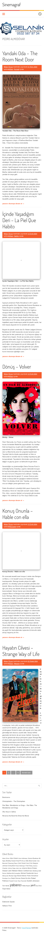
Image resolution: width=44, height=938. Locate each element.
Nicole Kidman (22, 876)
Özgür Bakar (6, 889)
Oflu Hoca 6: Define (9, 812)
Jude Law (18, 868)
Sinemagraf (11, 4)
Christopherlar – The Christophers (13, 801)
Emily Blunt (11, 866)
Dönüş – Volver (16, 366)
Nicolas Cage (13, 876)
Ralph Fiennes (16, 878)
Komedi (16, 69)
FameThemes (26, 928)
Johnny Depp (11, 868)
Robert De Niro (26, 878)
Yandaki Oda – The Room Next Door (20, 56)
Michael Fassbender (27, 873)
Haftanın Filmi (7, 906)
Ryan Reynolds (22, 881)
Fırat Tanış (29, 866)
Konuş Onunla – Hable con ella (17, 513)
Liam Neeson (13, 870)
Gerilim (16, 236)
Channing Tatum (12, 863)
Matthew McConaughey (13, 873)
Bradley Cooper (11, 861)
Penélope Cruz (6, 878)
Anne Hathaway (22, 858)
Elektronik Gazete (8, 902)
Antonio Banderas (33, 858)
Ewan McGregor (20, 866)
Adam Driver (6, 858)
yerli (33, 885)
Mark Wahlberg (33, 871)
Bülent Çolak (32, 861)
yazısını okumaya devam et (13, 203)
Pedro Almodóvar (32, 876)
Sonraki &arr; (26, 772)
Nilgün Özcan (8, 67)
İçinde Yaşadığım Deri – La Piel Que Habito (19, 220)
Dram (11, 69)
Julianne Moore (27, 868)
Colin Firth (29, 863)
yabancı (16, 884)
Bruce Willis (25, 861)
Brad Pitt (19, 861)
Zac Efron (39, 886)
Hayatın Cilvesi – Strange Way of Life (21, 650)
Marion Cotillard (23, 871)
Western (17, 663)
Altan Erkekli (14, 858)
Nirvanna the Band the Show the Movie (15, 816)
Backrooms (6, 797)
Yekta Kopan (26, 886)
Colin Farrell (22, 863)
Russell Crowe (13, 881)
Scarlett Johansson (33, 881)
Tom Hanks (5, 886)
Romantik (13, 526)
